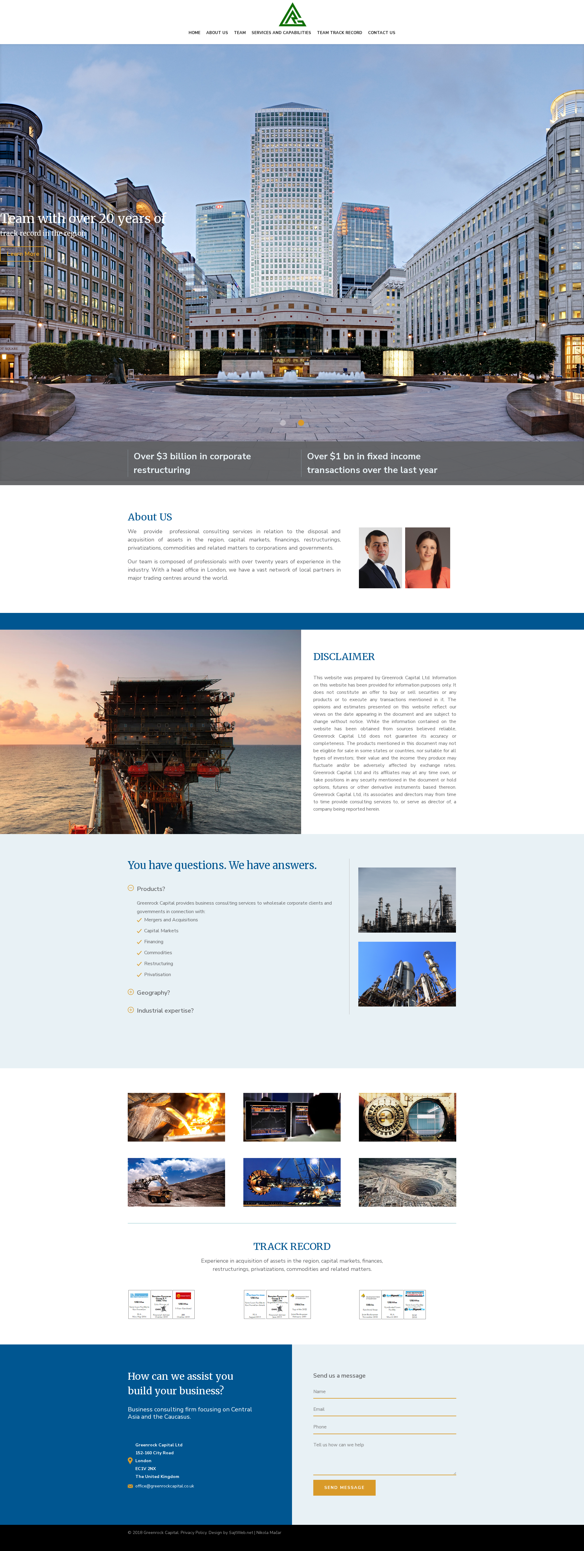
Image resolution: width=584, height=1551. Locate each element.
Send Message (344, 1487)
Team (240, 33)
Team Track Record (339, 33)
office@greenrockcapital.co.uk (164, 1486)
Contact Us (381, 33)
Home (194, 33)
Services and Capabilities (281, 33)
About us (217, 33)
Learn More (23, 257)
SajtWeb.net (241, 1532)
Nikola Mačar (268, 1532)
